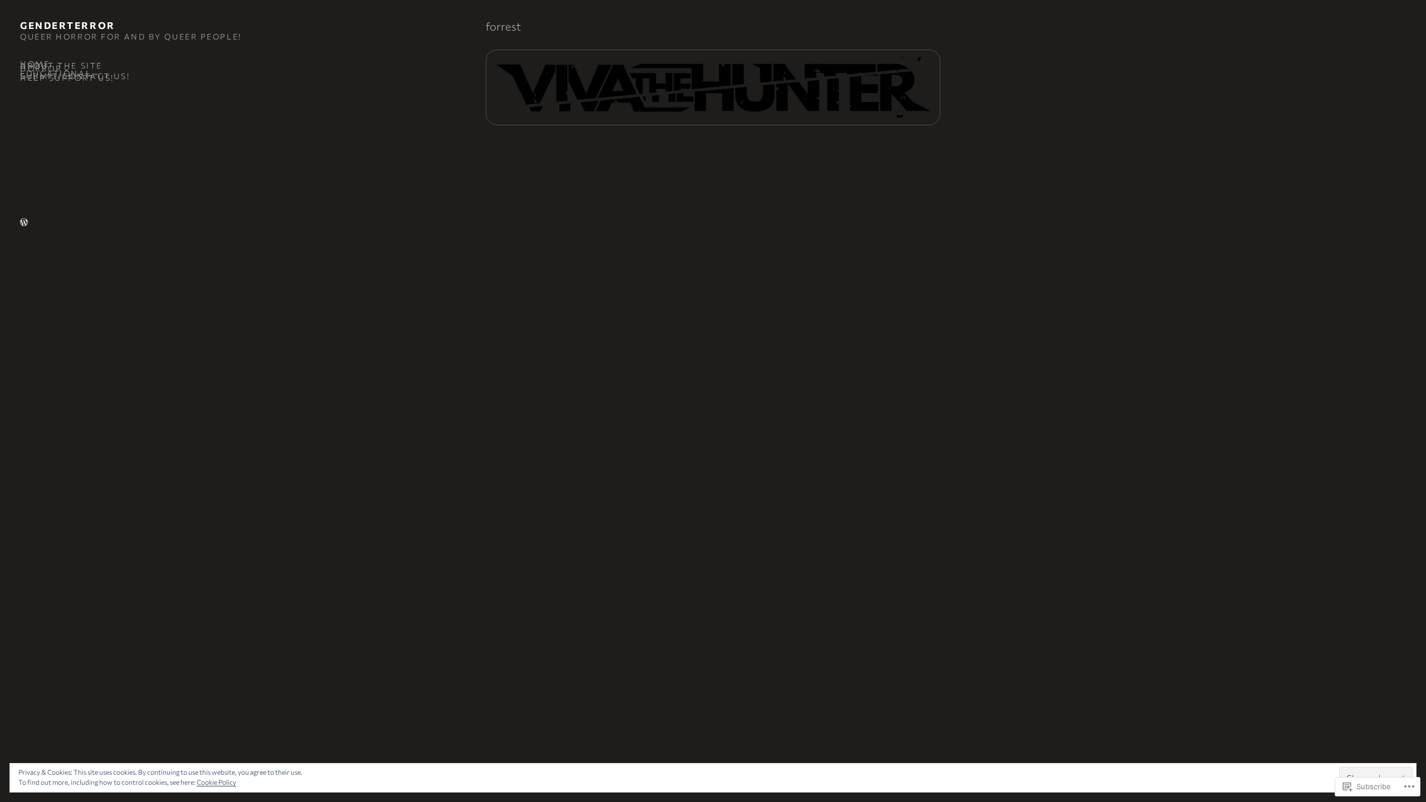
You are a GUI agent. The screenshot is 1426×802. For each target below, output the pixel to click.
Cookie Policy (216, 782)
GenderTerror (67, 25)
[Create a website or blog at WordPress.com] (24, 223)
